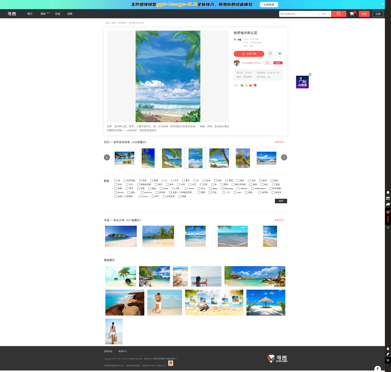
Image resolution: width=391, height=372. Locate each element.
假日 (160, 184)
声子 (157, 196)
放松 (276, 180)
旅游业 (278, 192)
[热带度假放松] (219, 158)
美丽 (154, 188)
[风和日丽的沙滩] (270, 236)
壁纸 (226, 184)
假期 (203, 192)
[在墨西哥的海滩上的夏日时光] (121, 236)
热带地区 (131, 180)
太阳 (253, 180)
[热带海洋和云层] (195, 158)
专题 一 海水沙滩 (114, 220)
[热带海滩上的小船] (266, 158)
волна (121, 192)
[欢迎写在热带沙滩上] (195, 236)
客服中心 (123, 351)
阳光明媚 (276, 188)
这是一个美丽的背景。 (183, 192)
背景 (142, 188)
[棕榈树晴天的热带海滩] (233, 236)
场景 (120, 188)
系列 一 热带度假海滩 (117, 142)
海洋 (171, 184)
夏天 (188, 180)
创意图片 (122, 23)
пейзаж (243, 188)
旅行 (266, 184)
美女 (120, 184)
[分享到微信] (242, 85)
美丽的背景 (145, 184)
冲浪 (183, 184)
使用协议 (108, 351)
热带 (145, 180)
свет (239, 192)
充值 (57, 13)
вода (214, 188)
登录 (364, 14)
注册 (378, 14)
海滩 (156, 180)
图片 (30, 13)
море (165, 188)
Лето (203, 188)
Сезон (145, 196)
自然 (219, 180)
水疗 (131, 184)
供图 (69, 13)
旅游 (255, 184)
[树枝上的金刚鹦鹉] (242, 158)
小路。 (178, 188)
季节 (131, 188)
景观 (231, 180)
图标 (43, 13)
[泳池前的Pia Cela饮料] (124, 158)
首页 (107, 23)
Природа (228, 188)
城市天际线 (240, 184)
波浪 (265, 180)
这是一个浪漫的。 (126, 196)
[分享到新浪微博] (250, 85)
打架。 (215, 192)
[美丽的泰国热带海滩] (158, 236)
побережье (259, 188)
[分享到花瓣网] (255, 85)
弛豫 (184, 196)
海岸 (242, 180)
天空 (176, 180)
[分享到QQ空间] (246, 85)
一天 (228, 192)
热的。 (251, 192)
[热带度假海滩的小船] (171, 158)
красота (148, 192)
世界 (205, 184)
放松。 (134, 192)
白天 (194, 184)
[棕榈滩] (148, 158)
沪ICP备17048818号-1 (167, 359)
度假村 (162, 192)
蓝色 (208, 180)
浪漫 (277, 184)
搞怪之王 (252, 63)
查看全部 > (280, 142)
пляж (191, 188)
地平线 (265, 192)
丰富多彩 (170, 196)
